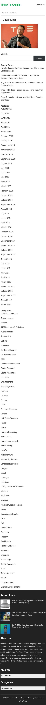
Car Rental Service (9, 350)
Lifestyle (5, 477)
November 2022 (8, 286)
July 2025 (5, 168)
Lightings (5, 482)
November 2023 (8, 245)
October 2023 (7, 250)
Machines (5, 496)
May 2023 (5, 273)
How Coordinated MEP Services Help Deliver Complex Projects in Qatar (29, 614)
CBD (3, 359)
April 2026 (5, 127)
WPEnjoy (31, 698)
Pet (2, 523)
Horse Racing (6, 446)
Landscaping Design (9, 464)
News (3, 509)
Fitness (4, 400)
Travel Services (7, 573)
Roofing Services (8, 546)
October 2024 (7, 200)
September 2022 (8, 295)
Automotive (6, 336)
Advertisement (7, 318)
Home (4, 12)
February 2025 (7, 191)
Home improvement (9, 441)
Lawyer (4, 468)
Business (5, 345)
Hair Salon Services (9, 418)
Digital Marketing (8, 373)
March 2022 (6, 305)
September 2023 (8, 254)
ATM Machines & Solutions (12, 327)
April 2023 (5, 277)
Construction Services (10, 364)
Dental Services (7, 368)
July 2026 (5, 113)
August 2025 (6, 163)
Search (4, 54)
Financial (4, 395)
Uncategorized (7, 582)
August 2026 (6, 109)
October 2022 (7, 291)
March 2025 (6, 186)
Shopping (5, 555)
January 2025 (6, 195)
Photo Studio (6, 528)
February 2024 (7, 232)
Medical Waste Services (11, 505)
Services (4, 550)
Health (3, 423)
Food (3, 404)
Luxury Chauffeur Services (12, 486)
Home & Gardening (9, 432)
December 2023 (8, 241)
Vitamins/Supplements (11, 587)
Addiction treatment (9, 313)
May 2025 (5, 177)
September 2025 (8, 159)
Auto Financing (7, 332)
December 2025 (8, 145)
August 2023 (6, 259)
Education (5, 377)
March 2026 (6, 131)
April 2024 (5, 222)
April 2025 (5, 182)
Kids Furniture (7, 455)
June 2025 (5, 172)
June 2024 (5, 218)
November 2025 (8, 150)
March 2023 (6, 282)
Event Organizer (7, 386)
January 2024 (6, 236)
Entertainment (7, 382)
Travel (3, 568)
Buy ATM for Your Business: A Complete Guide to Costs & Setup (27, 626)
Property (4, 537)
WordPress (23, 701)
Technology (6, 559)
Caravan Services (8, 354)
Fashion (4, 391)
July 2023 (5, 264)
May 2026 (5, 122)
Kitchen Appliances (9, 459)
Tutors (3, 578)
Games (4, 414)
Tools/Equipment (8, 564)
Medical (4, 500)
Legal (3, 473)
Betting (4, 341)
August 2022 (6, 300)
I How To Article (10, 4)
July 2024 (5, 213)
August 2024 (6, 209)
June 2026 (5, 118)
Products (5, 532)
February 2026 (7, 136)
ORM (3, 518)
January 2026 (6, 140)
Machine (4, 491)
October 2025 (7, 154)
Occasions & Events (9, 514)
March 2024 (6, 227)
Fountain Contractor (9, 409)
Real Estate (6, 541)
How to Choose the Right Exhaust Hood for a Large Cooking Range (28, 602)
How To (4, 450)
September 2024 (8, 204)
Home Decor (6, 436)
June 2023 (5, 268)
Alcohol (4, 322)
